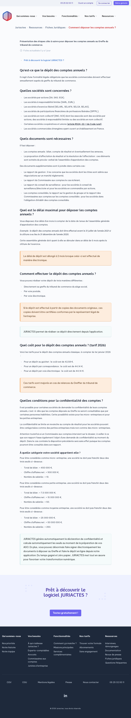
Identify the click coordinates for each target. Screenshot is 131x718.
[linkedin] (65, 695)
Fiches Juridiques (55, 27)
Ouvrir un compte (85, 3)
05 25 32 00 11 (66, 3)
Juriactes (20, 27)
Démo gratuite (121, 3)
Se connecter (104, 3)
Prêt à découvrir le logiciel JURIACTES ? (44, 60)
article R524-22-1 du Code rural (84, 124)
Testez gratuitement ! (65, 612)
